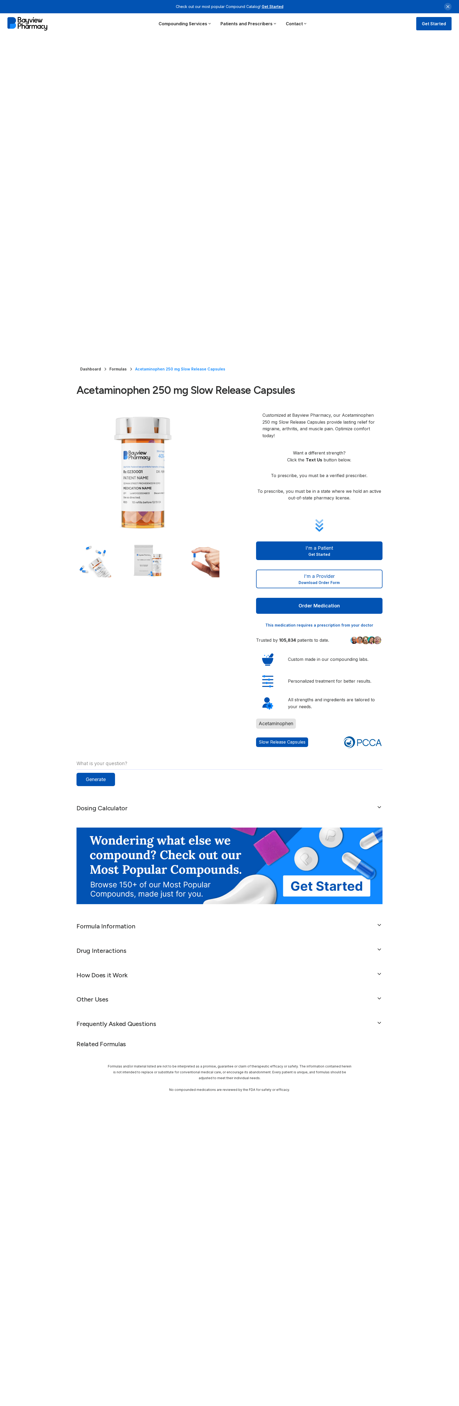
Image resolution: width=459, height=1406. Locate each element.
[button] (185, 23)
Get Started (272, 6)
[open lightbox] (155, 472)
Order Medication (319, 605)
